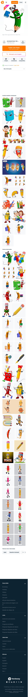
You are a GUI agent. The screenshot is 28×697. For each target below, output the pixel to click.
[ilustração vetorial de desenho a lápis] (8, 655)
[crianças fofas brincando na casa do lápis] (13, 127)
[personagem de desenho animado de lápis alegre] (9, 190)
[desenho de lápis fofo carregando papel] (7, 155)
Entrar (21, 2)
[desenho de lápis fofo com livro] (16, 152)
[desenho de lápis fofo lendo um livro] (19, 414)
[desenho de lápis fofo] (6, 175)
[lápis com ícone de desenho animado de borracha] (9, 429)
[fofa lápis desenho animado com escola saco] (7, 376)
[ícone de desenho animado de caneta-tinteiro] (8, 524)
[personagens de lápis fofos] (13, 244)
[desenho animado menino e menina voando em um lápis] (9, 280)
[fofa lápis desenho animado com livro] (8, 348)
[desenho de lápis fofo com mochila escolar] (17, 267)
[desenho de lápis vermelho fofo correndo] (17, 557)
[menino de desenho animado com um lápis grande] (8, 142)
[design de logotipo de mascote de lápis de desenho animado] (7, 666)
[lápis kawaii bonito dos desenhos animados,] (8, 629)
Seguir (23, 42)
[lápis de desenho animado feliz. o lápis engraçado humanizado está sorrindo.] (8, 465)
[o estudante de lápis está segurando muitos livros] (8, 678)
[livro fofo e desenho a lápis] (8, 102)
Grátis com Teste (14, 48)
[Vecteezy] (2, 2)
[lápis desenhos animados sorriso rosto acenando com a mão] (7, 113)
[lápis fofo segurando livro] (7, 333)
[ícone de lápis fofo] (18, 642)
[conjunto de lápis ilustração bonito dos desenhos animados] (7, 604)
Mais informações (7, 68)
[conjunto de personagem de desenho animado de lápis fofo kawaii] (13, 205)
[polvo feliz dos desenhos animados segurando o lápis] (8, 255)
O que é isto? (16, 65)
